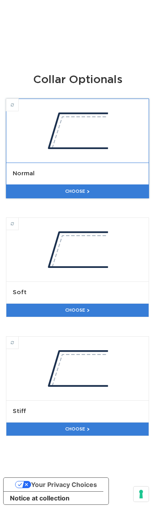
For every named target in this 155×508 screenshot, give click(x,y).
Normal (18, 101)
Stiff (18, 339)
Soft (18, 220)
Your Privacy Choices (64, 485)
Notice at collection (40, 498)
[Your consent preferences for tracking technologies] (141, 494)
